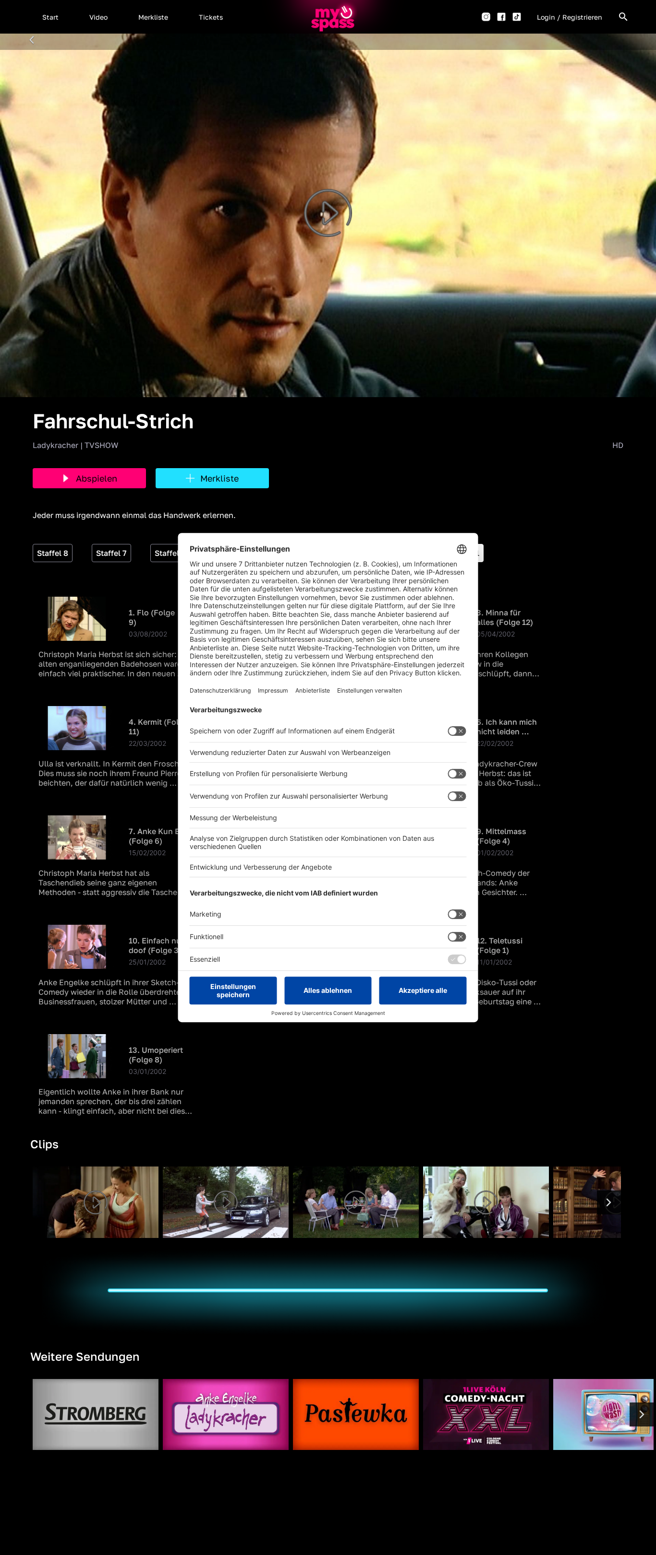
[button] (50, 17)
